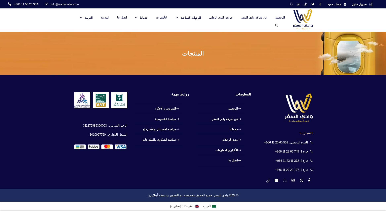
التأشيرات (161, 17)
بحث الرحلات (230, 139)
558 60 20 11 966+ (276, 142)
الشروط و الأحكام (165, 108)
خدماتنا (144, 17)
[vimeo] (305, 4)
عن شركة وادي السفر (254, 17)
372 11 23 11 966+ (287, 160)
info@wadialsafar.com (65, 4)
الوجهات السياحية (191, 17)
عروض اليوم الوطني (221, 17)
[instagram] (298, 4)
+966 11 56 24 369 (26, 4)
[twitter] (312, 4)
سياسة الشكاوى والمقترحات (159, 139)
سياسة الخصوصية (165, 119)
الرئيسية (280, 17)
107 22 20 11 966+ (287, 169)
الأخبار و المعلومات (227, 150)
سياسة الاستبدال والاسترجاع (159, 129)
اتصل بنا (122, 17)
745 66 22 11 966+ (287, 151)
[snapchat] (291, 4)
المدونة (105, 17)
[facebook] (320, 4)
